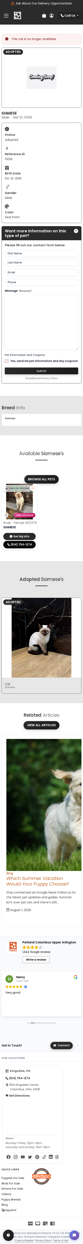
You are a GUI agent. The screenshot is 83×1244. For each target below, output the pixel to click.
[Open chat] (74, 1235)
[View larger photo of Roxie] (33, 488)
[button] (17, 488)
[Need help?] (8, 1235)
